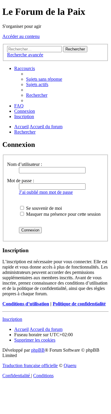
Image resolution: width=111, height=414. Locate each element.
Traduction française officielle (30, 365)
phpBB (38, 350)
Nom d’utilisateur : (24, 164)
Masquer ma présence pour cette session (63, 214)
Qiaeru (70, 365)
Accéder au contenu (21, 36)
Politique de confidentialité (79, 303)
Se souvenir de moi (43, 208)
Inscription (12, 319)
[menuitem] (44, 79)
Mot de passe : (20, 180)
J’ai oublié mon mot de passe (46, 192)
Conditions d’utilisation (25, 303)
